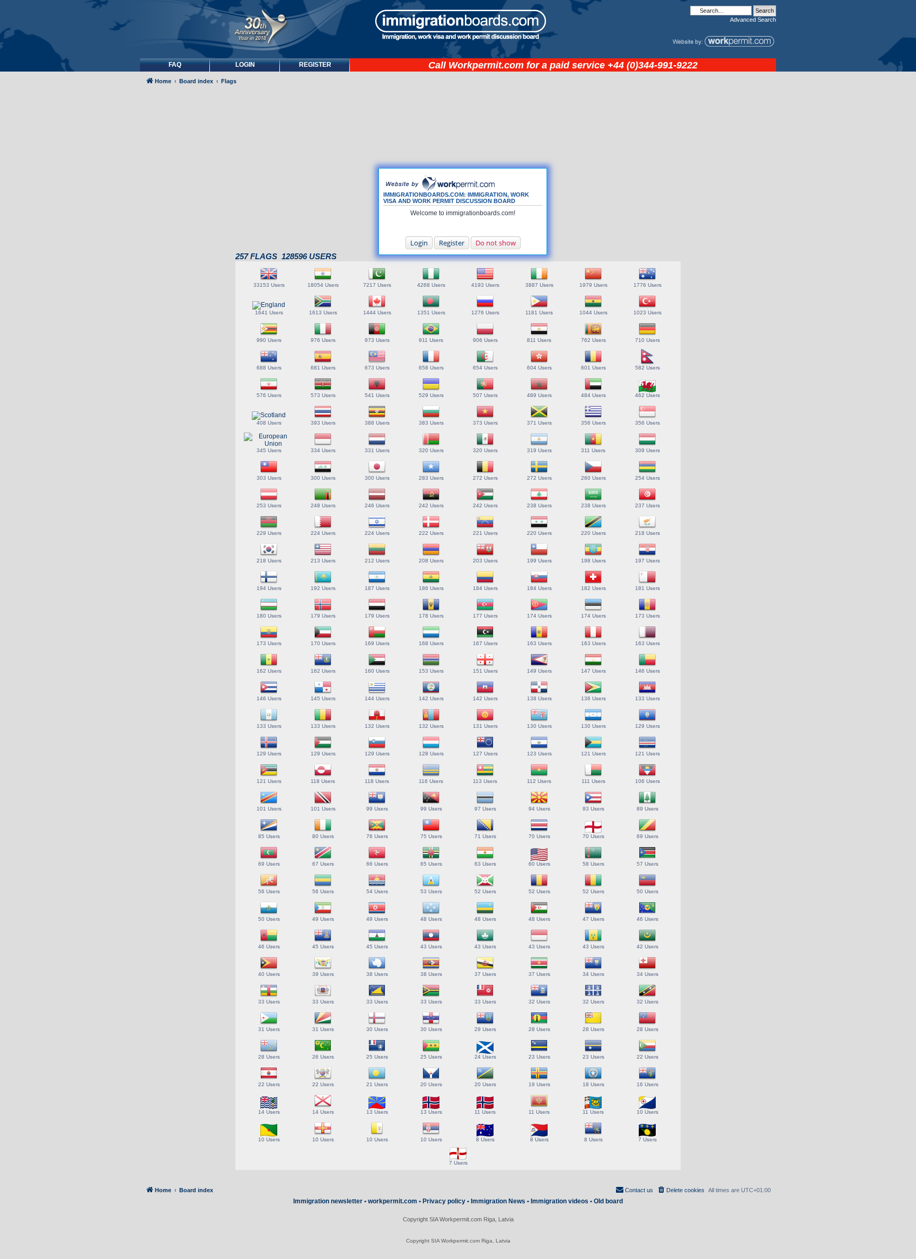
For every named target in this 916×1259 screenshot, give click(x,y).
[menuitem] (245, 65)
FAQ (175, 64)
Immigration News (498, 1201)
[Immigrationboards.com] (458, 25)
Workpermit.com (486, 65)
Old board (608, 1201)
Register (451, 243)
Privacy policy (443, 1201)
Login (419, 243)
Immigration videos (559, 1201)
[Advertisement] (184, 374)
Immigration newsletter (328, 1201)
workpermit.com (392, 1201)
